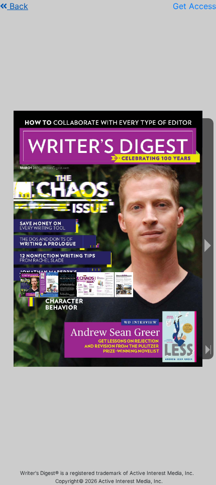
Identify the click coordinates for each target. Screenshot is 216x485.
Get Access (194, 6)
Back (17, 6)
